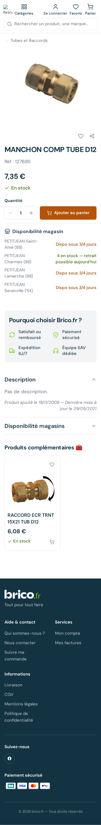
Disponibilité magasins (34, 426)
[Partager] (92, 136)
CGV (8, 694)
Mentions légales (21, 704)
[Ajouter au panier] (52, 541)
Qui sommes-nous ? (24, 633)
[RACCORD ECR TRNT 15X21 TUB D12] (32, 503)
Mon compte (67, 633)
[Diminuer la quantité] (10, 213)
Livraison (13, 685)
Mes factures (68, 643)
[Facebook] (9, 758)
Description (20, 379)
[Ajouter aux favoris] (80, 136)
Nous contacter (20, 643)
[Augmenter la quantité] (31, 213)
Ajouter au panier (71, 212)
